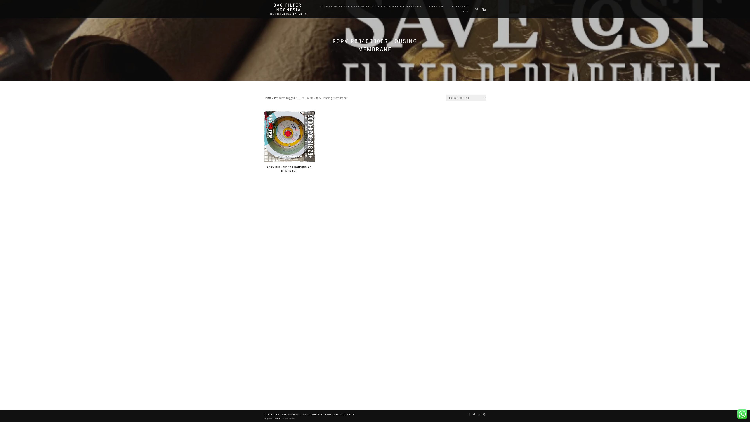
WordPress (290, 418)
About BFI (436, 6)
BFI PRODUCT (459, 6)
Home (267, 98)
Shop (465, 11)
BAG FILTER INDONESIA (288, 7)
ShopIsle (268, 418)
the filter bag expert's (287, 14)
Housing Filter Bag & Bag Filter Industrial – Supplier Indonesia (370, 6)
